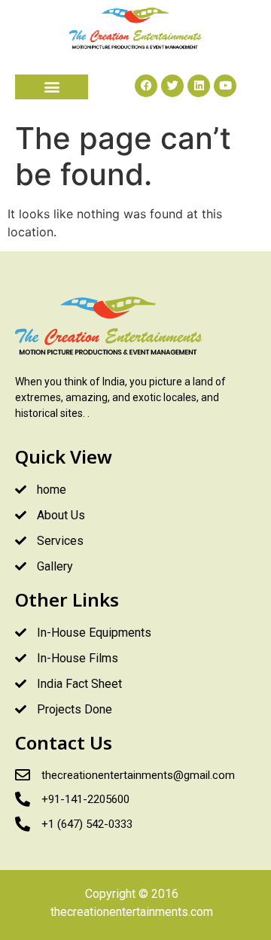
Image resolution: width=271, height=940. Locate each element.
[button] (51, 87)
